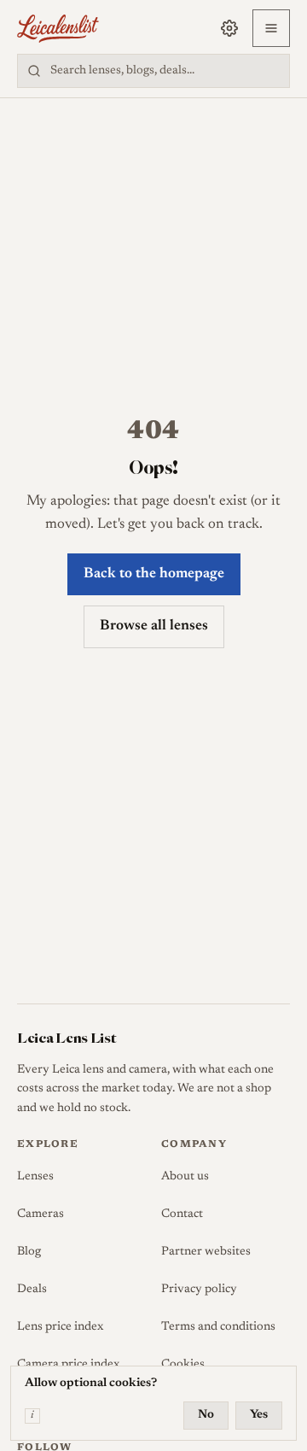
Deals (32, 1290)
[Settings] (229, 28)
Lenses (35, 1177)
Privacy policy (199, 1290)
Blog (29, 1252)
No (206, 1415)
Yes (259, 1415)
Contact (182, 1214)
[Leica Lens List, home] (58, 28)
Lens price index (60, 1327)
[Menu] (271, 28)
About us (185, 1177)
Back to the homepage (154, 574)
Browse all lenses (154, 626)
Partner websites (206, 1252)
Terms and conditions (218, 1327)
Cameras (40, 1214)
